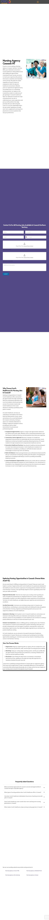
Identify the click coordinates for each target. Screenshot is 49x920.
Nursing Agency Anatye (32, 875)
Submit (6, 274)
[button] (37, 2)
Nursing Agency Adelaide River (34, 870)
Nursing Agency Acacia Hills (12, 870)
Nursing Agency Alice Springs (12, 875)
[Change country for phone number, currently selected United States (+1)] (26, 237)
